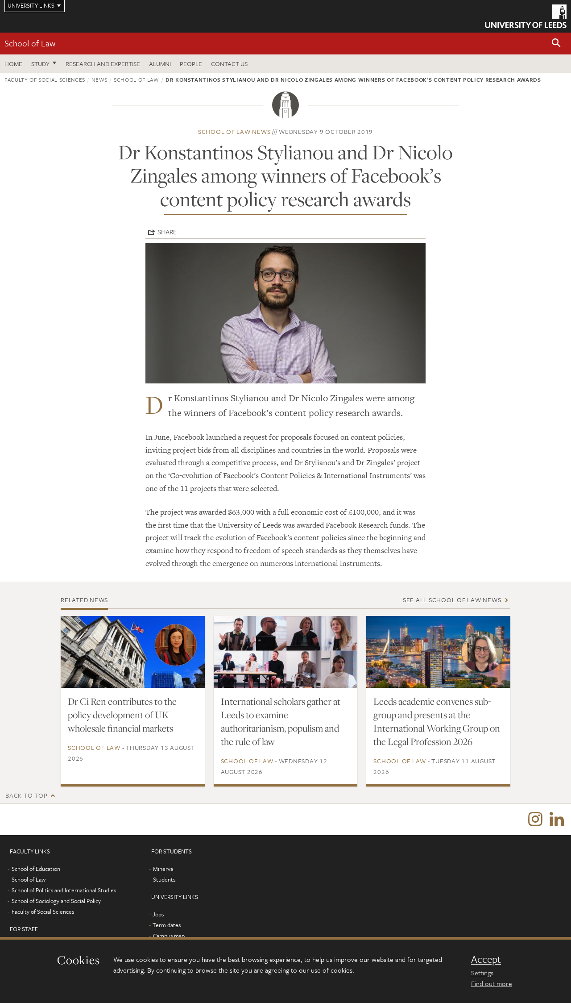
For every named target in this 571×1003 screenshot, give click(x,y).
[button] (556, 43)
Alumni (160, 63)
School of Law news (234, 131)
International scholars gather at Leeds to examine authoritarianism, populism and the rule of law (280, 721)
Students (164, 879)
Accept (486, 959)
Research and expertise (103, 63)
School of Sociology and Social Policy (56, 900)
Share (167, 232)
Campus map (169, 935)
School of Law (29, 43)
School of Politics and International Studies (64, 890)
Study (40, 63)
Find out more (491, 983)
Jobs (158, 914)
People (191, 63)
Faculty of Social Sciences (44, 79)
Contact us (229, 63)
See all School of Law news (452, 599)
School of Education (36, 868)
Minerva (163, 868)
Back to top (26, 795)
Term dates (167, 924)
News (99, 79)
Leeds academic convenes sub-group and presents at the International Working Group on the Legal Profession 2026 (436, 721)
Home (13, 63)
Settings (482, 973)
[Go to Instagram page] (535, 819)
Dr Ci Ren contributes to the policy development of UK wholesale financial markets (122, 715)
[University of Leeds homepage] (526, 16)
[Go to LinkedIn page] (557, 819)
